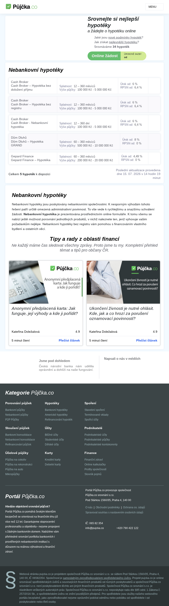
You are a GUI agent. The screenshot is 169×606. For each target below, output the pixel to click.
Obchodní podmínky (108, 507)
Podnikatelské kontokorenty (101, 444)
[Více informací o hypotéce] (154, 86)
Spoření (90, 403)
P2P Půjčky (12, 419)
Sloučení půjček (17, 428)
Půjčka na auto (14, 469)
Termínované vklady (96, 414)
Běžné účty (51, 434)
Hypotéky (52, 403)
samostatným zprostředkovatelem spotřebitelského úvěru (97, 578)
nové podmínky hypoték (124, 37)
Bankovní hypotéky (56, 409)
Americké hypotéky (56, 414)
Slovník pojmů (92, 474)
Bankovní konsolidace (18, 434)
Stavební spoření (94, 409)
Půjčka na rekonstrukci (18, 464)
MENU (152, 6)
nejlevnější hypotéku (123, 42)
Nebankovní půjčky (16, 414)
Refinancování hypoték (58, 419)
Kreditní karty (53, 459)
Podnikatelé (93, 428)
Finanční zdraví (93, 459)
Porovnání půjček (18, 403)
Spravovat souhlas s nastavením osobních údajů (114, 512)
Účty (48, 428)
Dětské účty (52, 444)
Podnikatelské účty (95, 434)
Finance (90, 453)
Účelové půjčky (16, 453)
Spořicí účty (91, 419)
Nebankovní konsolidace (20, 439)
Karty (49, 453)
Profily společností (95, 469)
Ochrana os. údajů (134, 507)
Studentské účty (54, 439)
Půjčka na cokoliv (15, 459)
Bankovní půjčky (15, 409)
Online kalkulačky (95, 464)
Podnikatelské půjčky (97, 439)
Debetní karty (53, 464)
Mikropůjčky (12, 474)
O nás (88, 507)
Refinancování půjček (18, 444)
